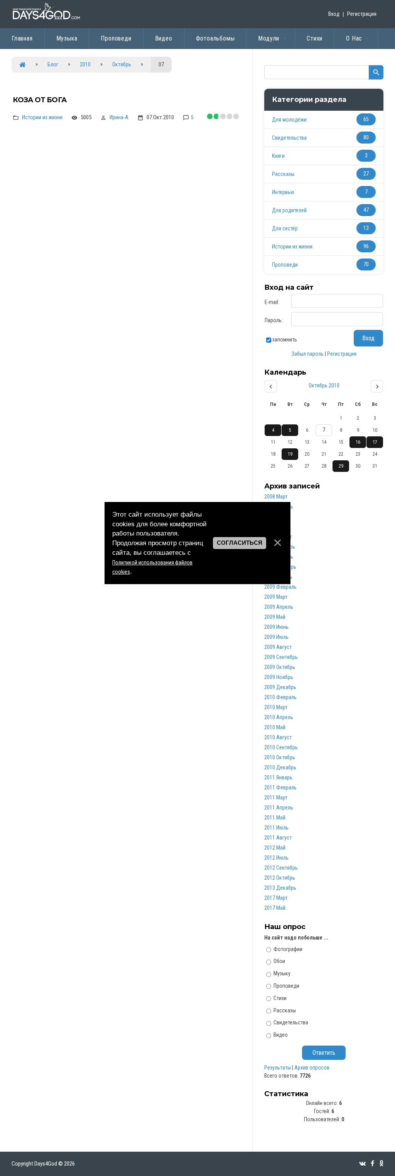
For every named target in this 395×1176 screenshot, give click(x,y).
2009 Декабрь (280, 687)
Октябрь (121, 64)
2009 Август (278, 647)
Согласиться (239, 543)
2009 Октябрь (279, 667)
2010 (85, 64)
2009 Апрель (278, 607)
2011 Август (278, 838)
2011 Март (275, 797)
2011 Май (274, 817)
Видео (280, 1035)
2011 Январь (278, 777)
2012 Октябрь (279, 878)
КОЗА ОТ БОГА (39, 100)
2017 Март (275, 898)
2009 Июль (276, 637)
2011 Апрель (278, 807)
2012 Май (274, 848)
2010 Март (275, 707)
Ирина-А (119, 117)
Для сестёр (285, 228)
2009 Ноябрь (278, 677)
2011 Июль (276, 828)
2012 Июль (276, 858)
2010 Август (278, 737)
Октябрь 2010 (324, 385)
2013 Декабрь (280, 888)
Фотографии (287, 949)
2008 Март (275, 496)
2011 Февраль (280, 787)
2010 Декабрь (280, 767)
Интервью (283, 192)
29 (341, 466)
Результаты (277, 1067)
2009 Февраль (280, 587)
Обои (279, 961)
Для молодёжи (289, 120)
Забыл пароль (308, 354)
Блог (52, 64)
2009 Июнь (276, 627)
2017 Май (274, 908)
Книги (278, 156)
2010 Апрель (278, 717)
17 (375, 442)
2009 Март (275, 597)
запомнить (284, 339)
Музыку (281, 973)
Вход (333, 14)
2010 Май (274, 727)
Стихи (280, 998)
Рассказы (283, 174)
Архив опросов (311, 1067)
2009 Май (274, 617)
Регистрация (361, 14)
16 (358, 442)
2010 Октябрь (279, 757)
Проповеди (285, 265)
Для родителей (289, 210)
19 (290, 454)
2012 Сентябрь (281, 868)
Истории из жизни (42, 117)
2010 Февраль (280, 697)
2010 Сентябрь (281, 747)
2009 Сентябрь (281, 657)
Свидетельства (289, 138)
